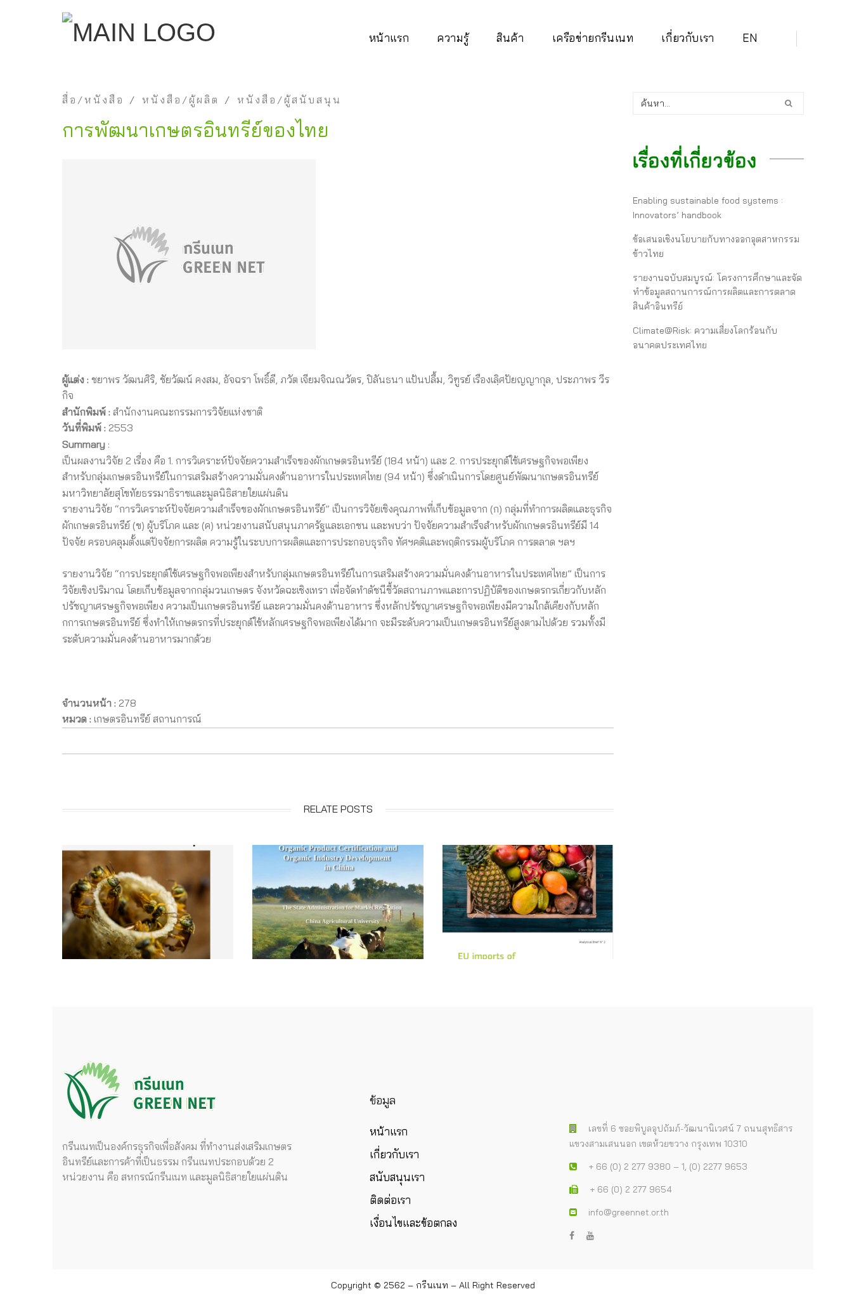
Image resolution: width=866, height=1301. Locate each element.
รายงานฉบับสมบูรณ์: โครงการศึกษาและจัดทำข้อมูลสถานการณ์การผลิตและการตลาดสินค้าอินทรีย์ (717, 292)
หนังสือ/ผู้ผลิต (180, 99)
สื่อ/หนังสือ (93, 99)
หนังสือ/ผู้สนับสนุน (289, 99)
